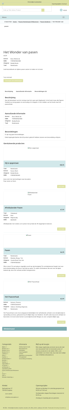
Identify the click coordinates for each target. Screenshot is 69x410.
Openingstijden (56, 4)
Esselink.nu (63, 408)
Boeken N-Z (5, 352)
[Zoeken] (42, 10)
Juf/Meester (5, 367)
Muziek (4, 360)
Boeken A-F (5, 348)
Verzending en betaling (25, 358)
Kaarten (4, 357)
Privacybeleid (22, 357)
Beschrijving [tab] (9, 91)
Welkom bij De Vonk (24, 347)
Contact (64, 4)
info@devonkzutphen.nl (46, 355)
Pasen (7, 250)
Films (3, 355)
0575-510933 (8, 394)
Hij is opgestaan (12, 163)
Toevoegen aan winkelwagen (13, 80)
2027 (3, 375)
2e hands (4, 365)
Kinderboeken (6, 358)
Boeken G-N (5, 350)
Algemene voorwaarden (25, 355)
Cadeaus (4, 353)
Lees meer (61, 186)
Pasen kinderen (45, 22)
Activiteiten (22, 350)
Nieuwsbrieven (23, 348)
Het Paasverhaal (12, 297)
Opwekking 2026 (6, 368)
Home (15, 22)
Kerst (3, 373)
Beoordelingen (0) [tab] (41, 91)
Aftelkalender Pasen (13, 207)
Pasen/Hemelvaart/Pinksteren (29, 22)
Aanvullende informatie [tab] (24, 91)
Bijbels (4, 347)
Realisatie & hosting (53, 408)
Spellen (4, 362)
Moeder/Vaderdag (7, 377)
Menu (4, 17)
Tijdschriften (5, 363)
